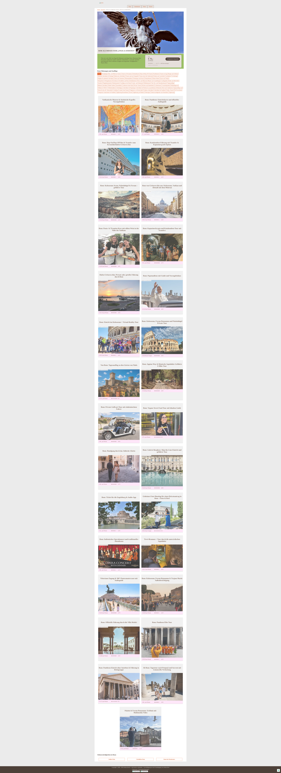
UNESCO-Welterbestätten (109, 87)
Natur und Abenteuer (119, 78)
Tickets (150, 6)
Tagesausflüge (171, 83)
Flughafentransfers (107, 83)
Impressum (134, 769)
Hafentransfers (116, 83)
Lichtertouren (158, 85)
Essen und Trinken (164, 78)
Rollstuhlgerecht (174, 85)
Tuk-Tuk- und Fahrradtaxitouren (158, 83)
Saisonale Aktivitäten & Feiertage (105, 76)
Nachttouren (156, 73)
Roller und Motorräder (174, 80)
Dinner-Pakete (156, 78)
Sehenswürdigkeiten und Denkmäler (159, 92)
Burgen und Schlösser (173, 73)
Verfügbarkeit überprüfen (173, 59)
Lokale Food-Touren (124, 90)
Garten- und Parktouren (137, 83)
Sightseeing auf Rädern (138, 92)
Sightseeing (171, 92)
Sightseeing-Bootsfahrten (122, 92)
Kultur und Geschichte (159, 76)
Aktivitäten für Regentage (129, 87)
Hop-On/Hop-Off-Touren (146, 73)
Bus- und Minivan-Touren (115, 73)
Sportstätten (119, 85)
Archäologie (175, 76)
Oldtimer (100, 87)
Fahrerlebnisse (148, 78)
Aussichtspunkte (166, 85)
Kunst (130, 92)
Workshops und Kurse (138, 78)
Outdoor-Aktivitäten (148, 90)
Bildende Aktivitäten (102, 85)
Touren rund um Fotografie (132, 76)
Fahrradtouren (136, 73)
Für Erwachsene (178, 90)
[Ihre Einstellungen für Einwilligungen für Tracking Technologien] (278, 770)
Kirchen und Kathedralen (148, 85)
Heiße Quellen (111, 85)
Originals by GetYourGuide (136, 90)
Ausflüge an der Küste (126, 83)
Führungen (147, 92)
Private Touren (137, 85)
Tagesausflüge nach (178, 87)
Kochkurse (115, 80)
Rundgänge (104, 73)
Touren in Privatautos (127, 73)
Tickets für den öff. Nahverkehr (105, 90)
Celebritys (115, 90)
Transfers (100, 83)
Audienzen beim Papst (128, 85)
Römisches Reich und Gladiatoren (164, 87)
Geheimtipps (119, 87)
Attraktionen (137, 6)
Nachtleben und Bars (124, 80)
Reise (144, 6)
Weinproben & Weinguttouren (105, 80)
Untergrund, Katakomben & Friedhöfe (106, 92)
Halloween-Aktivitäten (119, 76)
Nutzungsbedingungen (143, 769)
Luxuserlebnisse (152, 87)
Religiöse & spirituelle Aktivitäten (105, 78)
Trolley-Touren (169, 90)
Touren (99, 73)
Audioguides (164, 80)
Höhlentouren (147, 83)
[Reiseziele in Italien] (140, 0)
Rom (130, 6)
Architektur (168, 76)
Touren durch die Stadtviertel (146, 76)
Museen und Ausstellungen (154, 80)
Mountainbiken (128, 78)
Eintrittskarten (133, 80)
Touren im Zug (163, 73)
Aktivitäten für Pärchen (141, 87)
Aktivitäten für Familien (159, 90)
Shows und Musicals (142, 80)
